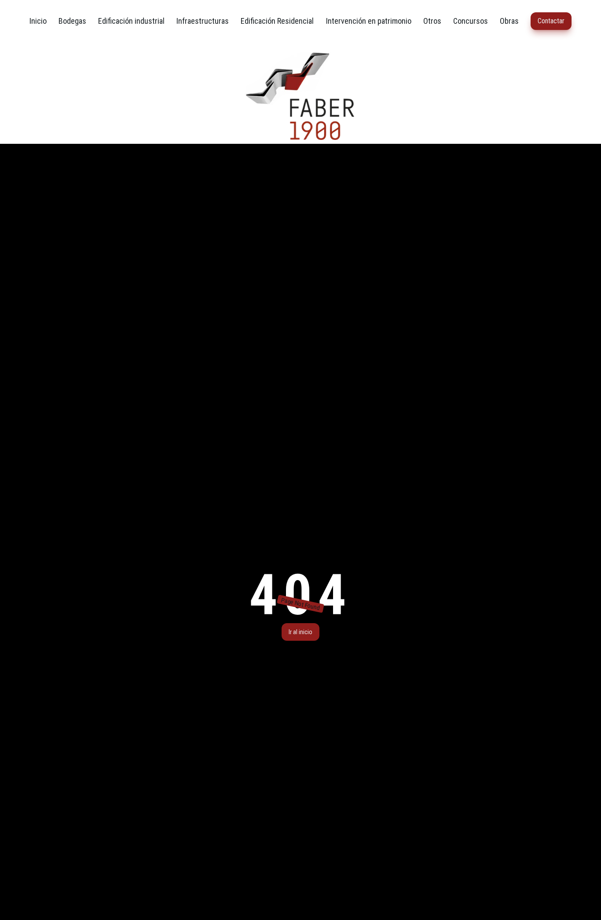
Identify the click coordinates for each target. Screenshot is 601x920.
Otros (432, 21)
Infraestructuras (202, 21)
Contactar (551, 21)
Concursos (470, 21)
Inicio (38, 21)
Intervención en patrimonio (368, 21)
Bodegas (72, 21)
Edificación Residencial (277, 21)
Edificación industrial (131, 21)
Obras (509, 21)
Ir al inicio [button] (300, 631)
